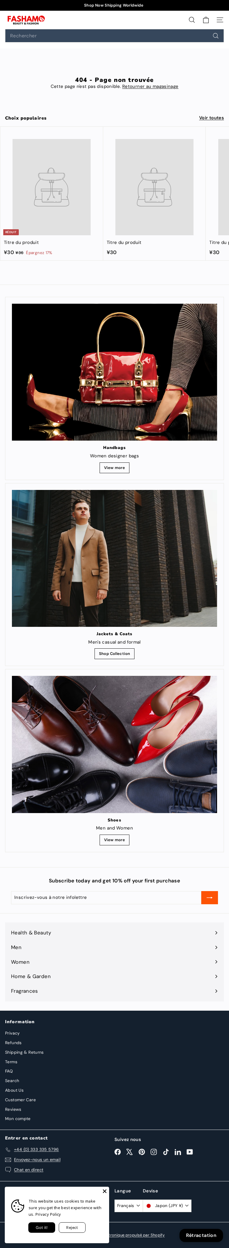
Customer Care (20, 1099)
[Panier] (206, 20)
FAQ (9, 1071)
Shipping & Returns (24, 1052)
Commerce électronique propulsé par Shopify (122, 1235)
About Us (14, 1090)
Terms (11, 1061)
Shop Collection (114, 653)
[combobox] (114, 35)
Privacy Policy (48, 1214)
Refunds (13, 1042)
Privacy (12, 1033)
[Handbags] (114, 372)
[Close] (105, 1191)
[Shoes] (114, 744)
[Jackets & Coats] (114, 558)
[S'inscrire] (209, 897)
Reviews (13, 1109)
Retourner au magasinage (150, 86)
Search (12, 1080)
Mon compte (18, 1118)
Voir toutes (211, 118)
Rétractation (201, 1235)
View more (114, 467)
